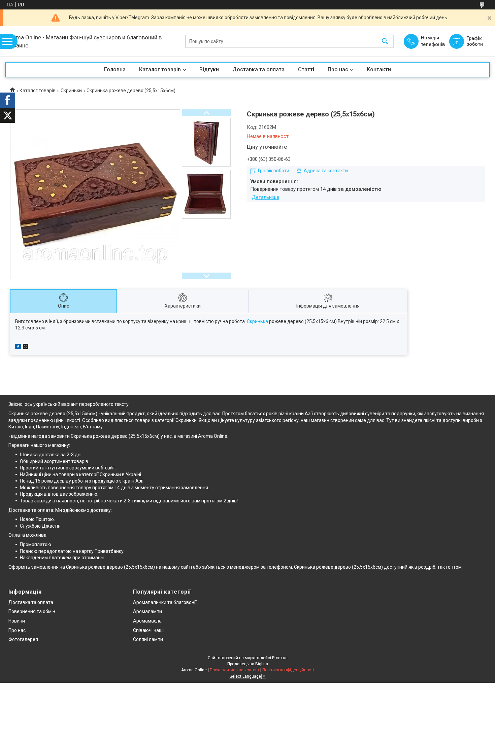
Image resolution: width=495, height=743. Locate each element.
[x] (25, 347)
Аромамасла (147, 621)
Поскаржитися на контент (234, 670)
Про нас (338, 69)
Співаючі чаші (148, 630)
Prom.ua (280, 658)
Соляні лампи (148, 639)
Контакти (379, 69)
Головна (115, 69)
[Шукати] (385, 41)
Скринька (257, 321)
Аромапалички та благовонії (165, 602)
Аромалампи (147, 611)
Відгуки (209, 69)
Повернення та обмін (31, 611)
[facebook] (18, 347)
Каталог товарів (160, 69)
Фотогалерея (23, 639)
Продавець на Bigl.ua (247, 664)
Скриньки (71, 90)
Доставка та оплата (258, 69)
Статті (306, 69)
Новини (16, 621)
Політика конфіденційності (288, 670)
